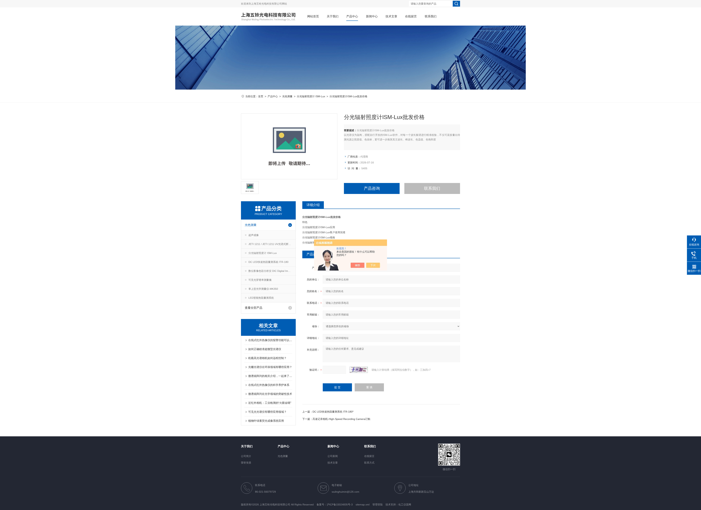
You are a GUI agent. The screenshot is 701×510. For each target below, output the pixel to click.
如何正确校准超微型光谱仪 (264, 349)
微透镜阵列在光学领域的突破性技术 (270, 393)
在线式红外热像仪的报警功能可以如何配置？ (270, 340)
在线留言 (411, 16)
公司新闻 (332, 456)
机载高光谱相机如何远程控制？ (267, 358)
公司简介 (246, 456)
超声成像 (253, 235)
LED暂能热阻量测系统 (261, 297)
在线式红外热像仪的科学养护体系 (268, 384)
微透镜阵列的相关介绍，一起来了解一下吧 (270, 375)
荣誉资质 (246, 462)
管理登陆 (377, 504)
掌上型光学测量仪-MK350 (263, 288)
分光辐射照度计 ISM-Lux (311, 96)
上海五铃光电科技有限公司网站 (269, 3)
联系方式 (369, 462)
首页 (260, 96)
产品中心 (352, 16)
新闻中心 (372, 16)
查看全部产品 (253, 307)
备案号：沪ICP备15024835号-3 (335, 504)
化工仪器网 (404, 504)
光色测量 (287, 96)
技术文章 (391, 16)
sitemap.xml (362, 504)
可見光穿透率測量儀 (259, 279)
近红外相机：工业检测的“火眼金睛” (269, 402)
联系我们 (430, 16)
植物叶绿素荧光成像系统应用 (266, 420)
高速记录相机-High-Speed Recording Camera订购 (341, 419)
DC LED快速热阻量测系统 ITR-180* (333, 411)
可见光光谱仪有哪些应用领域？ (267, 411)
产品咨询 (372, 188)
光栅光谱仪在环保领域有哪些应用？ (270, 367)
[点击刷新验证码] (359, 370)
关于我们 (332, 16)
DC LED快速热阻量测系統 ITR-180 (268, 261)
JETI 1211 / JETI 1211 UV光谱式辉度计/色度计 (272, 244)
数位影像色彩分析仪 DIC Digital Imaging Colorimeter (272, 270)
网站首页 (313, 16)
